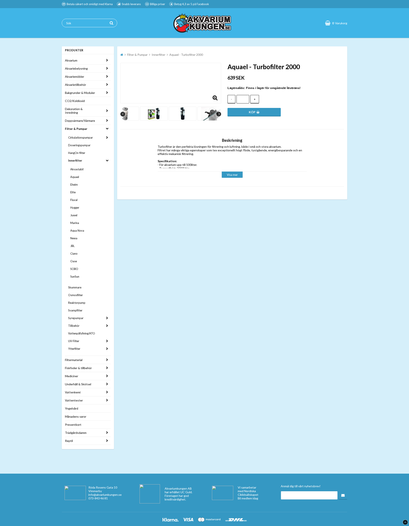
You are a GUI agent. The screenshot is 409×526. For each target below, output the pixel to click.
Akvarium (71, 60)
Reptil (69, 441)
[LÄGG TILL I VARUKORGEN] (254, 112)
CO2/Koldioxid (75, 101)
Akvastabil (77, 169)
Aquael (74, 177)
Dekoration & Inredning (74, 110)
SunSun (74, 276)
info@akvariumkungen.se (105, 494)
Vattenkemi (73, 392)
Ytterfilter (74, 348)
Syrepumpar (76, 318)
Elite (73, 192)
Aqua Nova (77, 230)
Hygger (74, 207)
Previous (122, 114)
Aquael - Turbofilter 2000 (186, 54)
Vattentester (74, 400)
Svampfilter (75, 310)
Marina (74, 223)
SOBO (74, 269)
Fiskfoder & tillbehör (78, 368)
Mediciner (71, 376)
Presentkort (73, 424)
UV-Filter (73, 341)
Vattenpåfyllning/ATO (81, 333)
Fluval (74, 200)
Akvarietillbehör (75, 84)
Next (218, 114)
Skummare (74, 287)
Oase (73, 261)
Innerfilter (75, 160)
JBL (72, 246)
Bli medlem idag (248, 498)
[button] (215, 97)
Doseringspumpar (79, 145)
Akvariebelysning (76, 68)
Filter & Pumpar (76, 128)
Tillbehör (73, 325)
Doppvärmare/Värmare (80, 120)
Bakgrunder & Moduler (80, 93)
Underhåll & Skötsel (78, 384)
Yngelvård (71, 408)
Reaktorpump (76, 302)
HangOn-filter (76, 153)
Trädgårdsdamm (75, 432)
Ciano (74, 253)
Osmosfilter (75, 295)
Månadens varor (75, 416)
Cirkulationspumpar (80, 137)
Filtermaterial (73, 360)
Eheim (74, 184)
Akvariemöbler (74, 76)
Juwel (73, 215)
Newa (73, 238)
